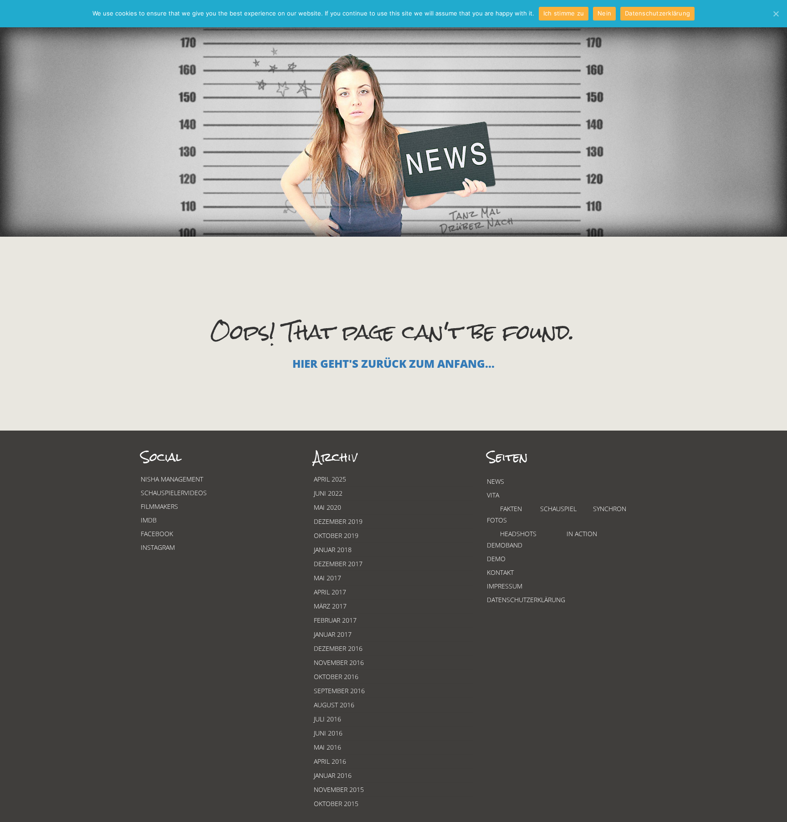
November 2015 (339, 789)
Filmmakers (159, 506)
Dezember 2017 (338, 563)
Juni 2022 (328, 493)
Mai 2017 (327, 577)
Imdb (149, 520)
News (495, 481)
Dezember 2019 (338, 521)
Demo (496, 558)
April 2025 (330, 479)
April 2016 (330, 761)
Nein (604, 13)
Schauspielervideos (174, 492)
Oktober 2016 (336, 676)
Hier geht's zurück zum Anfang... (393, 363)
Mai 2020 (327, 507)
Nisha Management (172, 479)
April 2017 (330, 592)
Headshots (518, 533)
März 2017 (330, 606)
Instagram (158, 547)
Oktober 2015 (336, 803)
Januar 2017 (333, 634)
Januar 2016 (333, 775)
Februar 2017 (335, 620)
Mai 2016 (327, 747)
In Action (582, 533)
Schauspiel (558, 508)
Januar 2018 (333, 549)
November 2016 (339, 662)
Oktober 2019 (336, 535)
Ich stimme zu (563, 13)
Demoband (504, 545)
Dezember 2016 (338, 648)
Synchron (609, 508)
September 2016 (339, 690)
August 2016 (334, 704)
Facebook (157, 533)
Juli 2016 (327, 719)
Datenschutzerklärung (526, 599)
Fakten (511, 508)
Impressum (504, 586)
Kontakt (500, 572)
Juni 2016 (328, 733)
